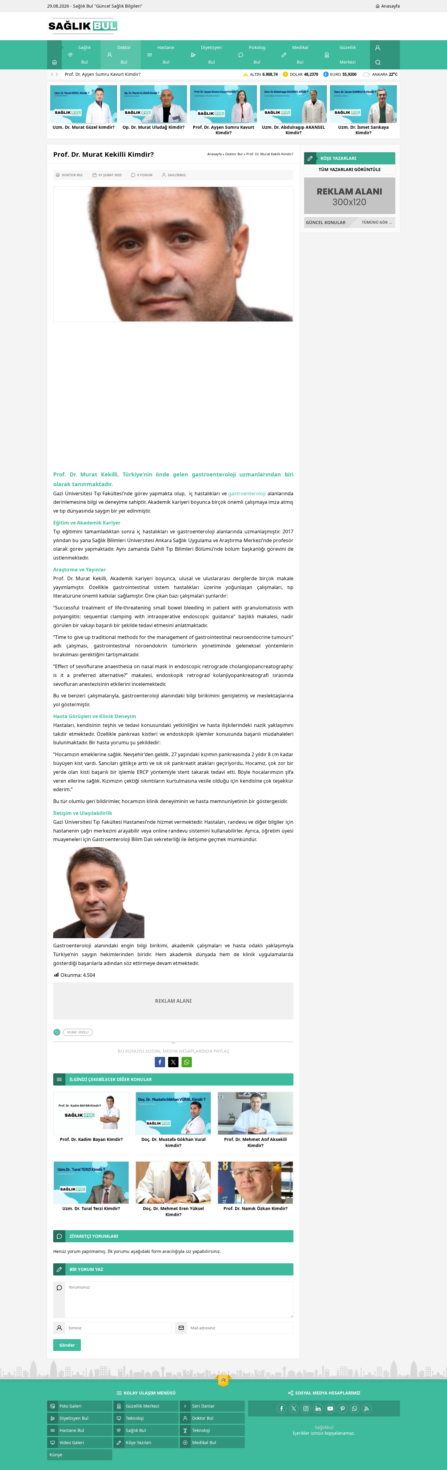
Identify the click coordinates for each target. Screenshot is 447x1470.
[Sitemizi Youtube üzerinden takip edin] (330, 1408)
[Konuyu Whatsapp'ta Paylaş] (187, 1062)
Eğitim (61, 522)
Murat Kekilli (77, 1032)
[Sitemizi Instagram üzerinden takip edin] (305, 1408)
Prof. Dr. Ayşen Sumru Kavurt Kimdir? (102, 74)
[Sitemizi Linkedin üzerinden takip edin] (318, 1408)
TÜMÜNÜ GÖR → (377, 222)
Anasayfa (214, 154)
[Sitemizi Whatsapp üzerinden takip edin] (354, 1408)
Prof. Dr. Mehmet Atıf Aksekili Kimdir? (255, 1142)
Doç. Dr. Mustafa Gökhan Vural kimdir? (173, 1142)
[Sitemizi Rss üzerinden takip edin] (366, 1408)
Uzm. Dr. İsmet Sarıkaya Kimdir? (363, 130)
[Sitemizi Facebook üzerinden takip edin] (281, 1408)
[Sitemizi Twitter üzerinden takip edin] (293, 1408)
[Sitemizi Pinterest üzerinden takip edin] (342, 1408)
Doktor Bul (234, 154)
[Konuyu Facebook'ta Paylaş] (160, 1062)
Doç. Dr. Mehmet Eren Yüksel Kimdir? (173, 1211)
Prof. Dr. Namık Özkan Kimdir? (256, 1208)
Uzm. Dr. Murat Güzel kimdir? (84, 127)
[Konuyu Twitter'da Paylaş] (173, 1062)
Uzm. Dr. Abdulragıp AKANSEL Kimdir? (293, 130)
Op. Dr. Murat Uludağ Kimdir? (154, 127)
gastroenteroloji (247, 493)
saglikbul (177, 175)
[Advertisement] (173, 397)
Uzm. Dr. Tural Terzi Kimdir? (91, 1208)
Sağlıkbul (324, 1427)
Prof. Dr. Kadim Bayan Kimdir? (91, 1139)
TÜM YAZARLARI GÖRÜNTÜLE (350, 169)
